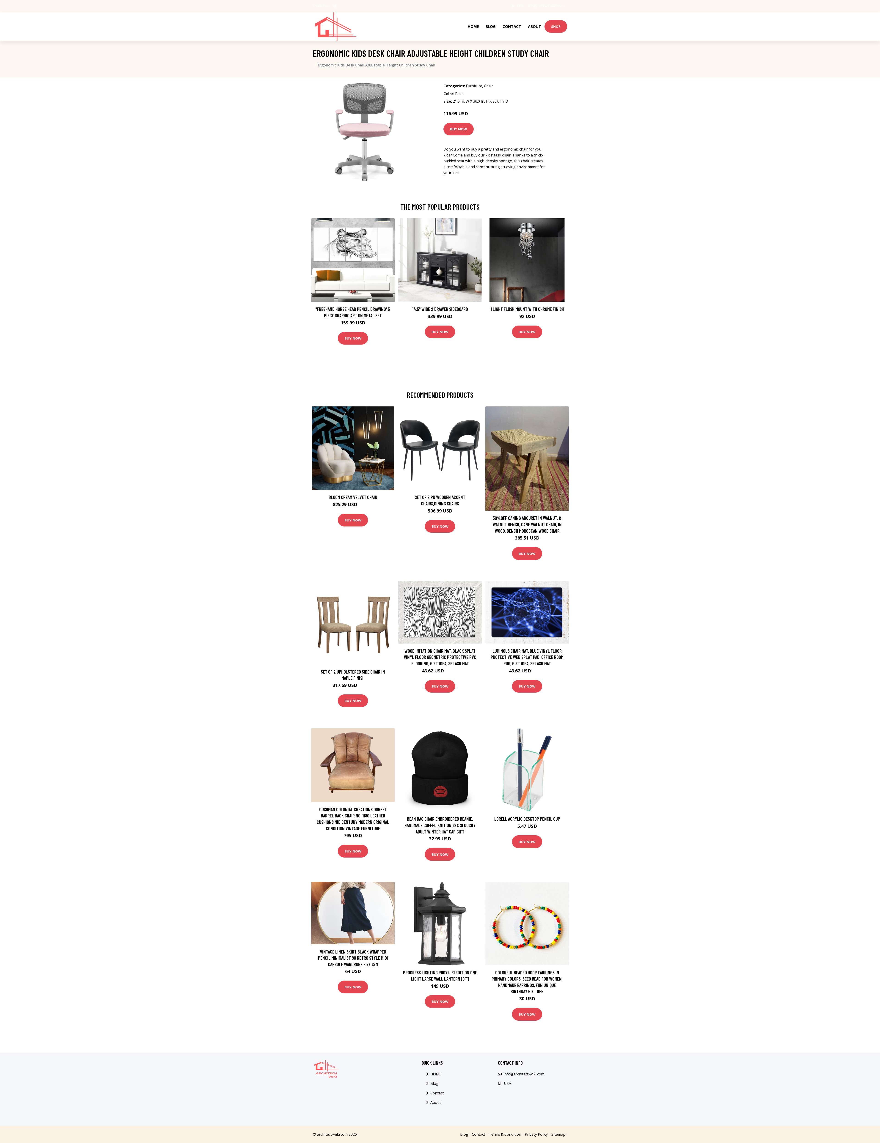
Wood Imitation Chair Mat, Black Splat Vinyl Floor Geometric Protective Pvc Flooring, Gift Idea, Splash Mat (440, 657)
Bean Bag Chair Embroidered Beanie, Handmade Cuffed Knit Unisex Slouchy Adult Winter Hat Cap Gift (440, 825)
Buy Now (458, 129)
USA (520, 6)
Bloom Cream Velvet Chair (353, 497)
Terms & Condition (505, 1134)
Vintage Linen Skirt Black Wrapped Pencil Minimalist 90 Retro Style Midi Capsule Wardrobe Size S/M (353, 958)
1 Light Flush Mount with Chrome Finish (527, 309)
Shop (556, 26)
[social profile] (334, 6)
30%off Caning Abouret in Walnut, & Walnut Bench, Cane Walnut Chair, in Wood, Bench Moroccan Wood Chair (527, 524)
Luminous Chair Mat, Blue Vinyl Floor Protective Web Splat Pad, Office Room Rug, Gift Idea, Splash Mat (527, 657)
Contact (512, 26)
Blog (491, 26)
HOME (473, 26)
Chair (488, 85)
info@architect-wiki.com (546, 6)
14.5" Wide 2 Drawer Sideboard (440, 309)
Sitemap (558, 1134)
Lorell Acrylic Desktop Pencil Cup (527, 819)
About (534, 26)
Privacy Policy (536, 1134)
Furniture (474, 85)
